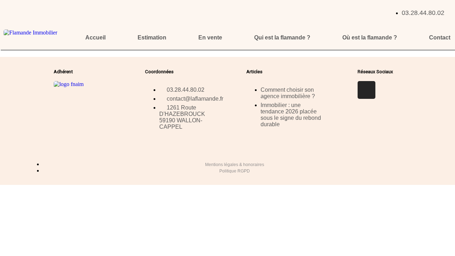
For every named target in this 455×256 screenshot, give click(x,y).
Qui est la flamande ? (282, 37)
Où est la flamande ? (369, 37)
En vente (210, 37)
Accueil (95, 37)
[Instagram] (387, 90)
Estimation (152, 37)
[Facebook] (366, 90)
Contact (439, 37)
